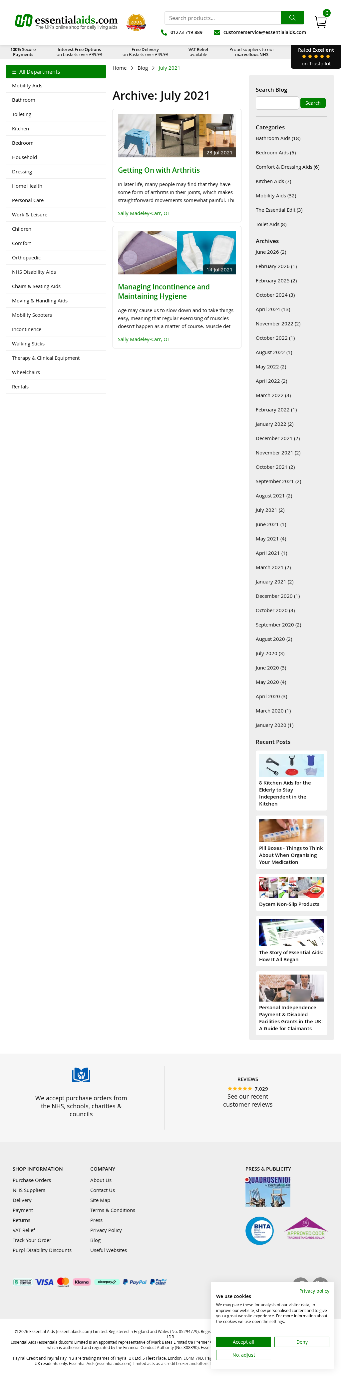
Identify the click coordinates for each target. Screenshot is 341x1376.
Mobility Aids (27, 85)
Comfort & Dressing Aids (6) (287, 166)
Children (21, 228)
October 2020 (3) (275, 610)
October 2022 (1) (275, 337)
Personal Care (28, 200)
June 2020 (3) (271, 667)
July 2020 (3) (270, 653)
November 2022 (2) (278, 323)
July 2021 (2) (270, 509)
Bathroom (23, 99)
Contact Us (102, 1190)
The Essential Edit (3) (279, 209)
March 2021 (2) (273, 567)
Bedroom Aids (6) (276, 152)
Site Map (100, 1200)
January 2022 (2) (274, 423)
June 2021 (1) (271, 524)
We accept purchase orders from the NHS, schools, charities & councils (81, 1106)
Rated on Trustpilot (316, 56)
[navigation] (56, 229)
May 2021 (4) (271, 538)
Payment (23, 1210)
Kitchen (20, 128)
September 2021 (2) (278, 481)
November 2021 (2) (278, 452)
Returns (21, 1220)
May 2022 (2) (271, 366)
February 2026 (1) (276, 266)
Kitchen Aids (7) (273, 181)
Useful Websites (108, 1250)
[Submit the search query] (292, 17)
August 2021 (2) (274, 495)
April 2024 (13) (273, 309)
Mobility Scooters (32, 314)
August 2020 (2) (274, 638)
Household (24, 157)
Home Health (27, 185)
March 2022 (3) (273, 395)
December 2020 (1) (278, 595)
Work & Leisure (29, 214)
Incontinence (26, 329)
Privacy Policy (106, 1230)
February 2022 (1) (276, 409)
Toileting (21, 114)
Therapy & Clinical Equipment (46, 357)
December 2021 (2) (278, 438)
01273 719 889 (186, 32)
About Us (101, 1180)
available (198, 51)
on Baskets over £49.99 (145, 51)
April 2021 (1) (271, 552)
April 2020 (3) (271, 696)
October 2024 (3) (275, 294)
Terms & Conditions (112, 1210)
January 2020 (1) (274, 725)
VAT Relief (24, 1230)
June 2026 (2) (271, 251)
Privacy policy (314, 1291)
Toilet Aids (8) (271, 224)
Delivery (22, 1200)
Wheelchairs (26, 372)
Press (96, 1220)
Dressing (22, 171)
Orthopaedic (26, 257)
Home (120, 68)
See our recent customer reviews (248, 1100)
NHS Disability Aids (34, 271)
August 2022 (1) (274, 352)
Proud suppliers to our (251, 51)
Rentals (20, 386)
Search (313, 102)
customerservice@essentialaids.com (264, 32)
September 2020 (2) (278, 624)
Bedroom (23, 142)
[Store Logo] (66, 22)
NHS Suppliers (29, 1190)
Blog (143, 68)
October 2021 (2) (275, 466)
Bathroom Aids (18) (278, 138)
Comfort (21, 243)
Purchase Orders (32, 1180)
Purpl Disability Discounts (42, 1250)
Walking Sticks (28, 343)
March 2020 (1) (273, 710)
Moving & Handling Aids (40, 300)
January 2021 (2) (274, 581)
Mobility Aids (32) (276, 195)
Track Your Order (32, 1240)
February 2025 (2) (276, 280)
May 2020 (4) (271, 681)
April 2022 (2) (271, 380)
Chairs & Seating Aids (36, 286)
